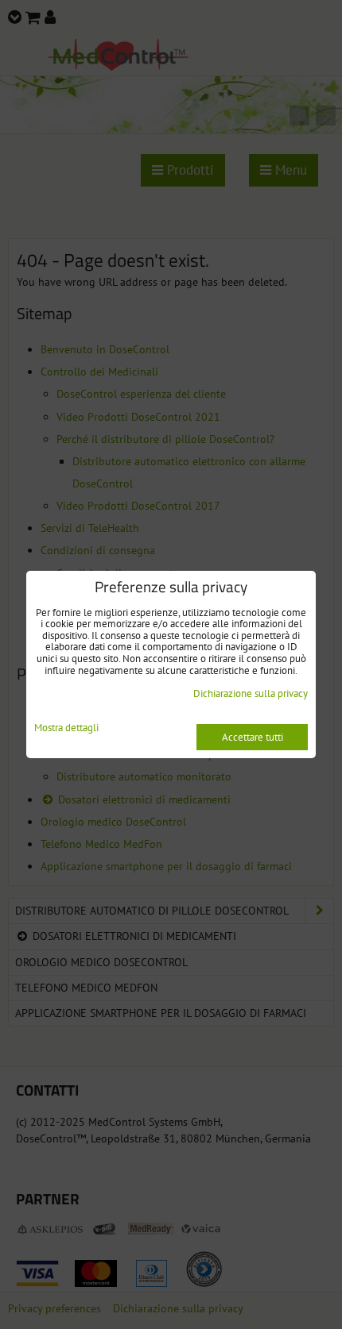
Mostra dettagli (66, 728)
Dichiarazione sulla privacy (250, 693)
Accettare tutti (252, 737)
